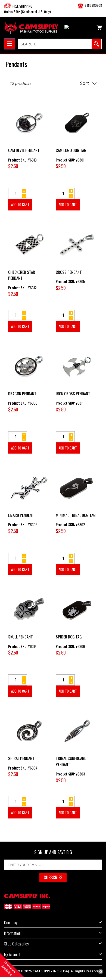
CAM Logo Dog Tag (71, 150)
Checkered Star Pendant (21, 275)
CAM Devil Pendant (24, 150)
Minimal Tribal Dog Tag (76, 515)
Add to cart (20, 204)
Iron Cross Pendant (73, 393)
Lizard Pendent (21, 515)
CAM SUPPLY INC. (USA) (51, 971)
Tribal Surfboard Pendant (71, 761)
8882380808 (93, 5)
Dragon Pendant (22, 393)
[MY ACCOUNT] (78, 28)
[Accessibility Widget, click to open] (100, 971)
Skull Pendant (20, 637)
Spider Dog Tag (69, 637)
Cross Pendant (69, 272)
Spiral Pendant (21, 758)
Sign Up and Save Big (53, 852)
